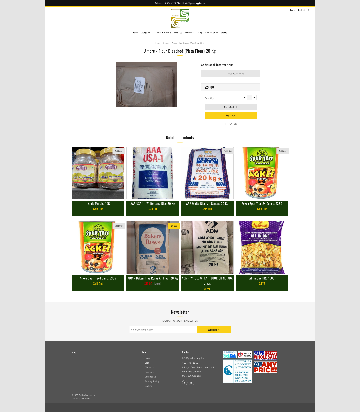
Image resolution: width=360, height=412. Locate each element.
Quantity (209, 98)
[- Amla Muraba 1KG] (98, 173)
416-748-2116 (190, 362)
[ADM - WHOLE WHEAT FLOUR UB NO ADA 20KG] (207, 247)
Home (135, 32)
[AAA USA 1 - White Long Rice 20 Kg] (153, 173)
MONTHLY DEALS (164, 32)
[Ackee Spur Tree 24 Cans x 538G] (262, 173)
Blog (200, 32)
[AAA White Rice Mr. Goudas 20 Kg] (207, 173)
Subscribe (212, 329)
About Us (178, 32)
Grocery (166, 43)
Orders (224, 32)
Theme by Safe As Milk (81, 398)
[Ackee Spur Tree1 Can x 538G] (98, 247)
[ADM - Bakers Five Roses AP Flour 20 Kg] (153, 247)
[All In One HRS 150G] (262, 247)
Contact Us (210, 32)
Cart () (301, 10)
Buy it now (230, 115)
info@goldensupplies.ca (194, 358)
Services (189, 32)
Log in (293, 10)
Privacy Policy (152, 381)
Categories (146, 32)
